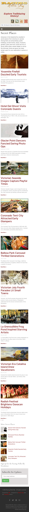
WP (9, 492)
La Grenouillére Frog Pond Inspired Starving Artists (14, 329)
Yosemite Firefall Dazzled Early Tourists (13, 73)
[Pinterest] (16, 500)
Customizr (6, 494)
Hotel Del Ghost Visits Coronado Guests (13, 107)
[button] (1, 29)
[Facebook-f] (9, 500)
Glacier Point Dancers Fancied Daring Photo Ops (13, 143)
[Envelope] (19, 500)
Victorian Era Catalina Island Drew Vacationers (13, 367)
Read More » (3, 85)
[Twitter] (13, 500)
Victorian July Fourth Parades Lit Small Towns (13, 290)
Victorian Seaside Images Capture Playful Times (14, 181)
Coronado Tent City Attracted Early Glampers (12, 218)
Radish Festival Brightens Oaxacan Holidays (12, 404)
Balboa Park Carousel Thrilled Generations (13, 254)
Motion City (21, 492)
